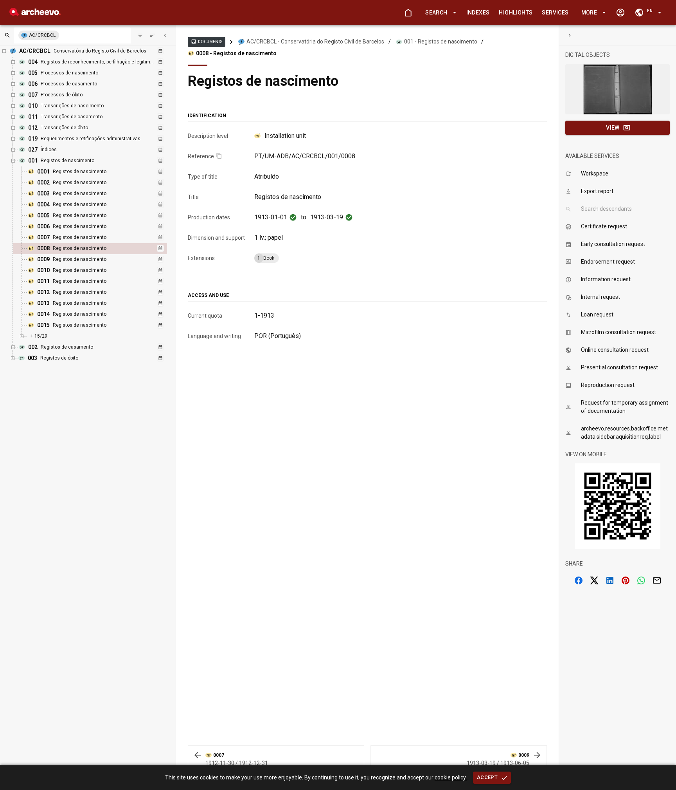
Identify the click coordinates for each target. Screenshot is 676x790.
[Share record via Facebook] (578, 580)
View (613, 128)
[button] (439, 12)
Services (555, 12)
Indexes (478, 12)
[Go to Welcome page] (408, 12)
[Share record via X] (594, 580)
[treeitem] (99, 248)
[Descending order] (152, 35)
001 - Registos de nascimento (440, 41)
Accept (487, 777)
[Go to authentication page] (620, 12)
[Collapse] (165, 35)
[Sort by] (140, 35)
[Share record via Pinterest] (625, 580)
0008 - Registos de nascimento (236, 53)
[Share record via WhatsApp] (641, 580)
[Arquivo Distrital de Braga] (35, 13)
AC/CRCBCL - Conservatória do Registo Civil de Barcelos (315, 41)
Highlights (515, 12)
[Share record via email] (657, 580)
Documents (206, 41)
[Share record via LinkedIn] (610, 580)
